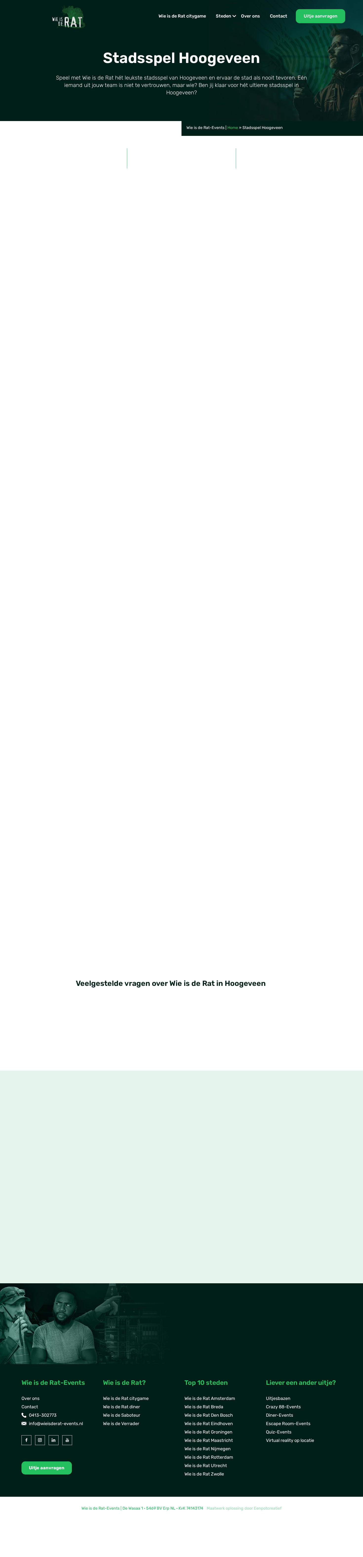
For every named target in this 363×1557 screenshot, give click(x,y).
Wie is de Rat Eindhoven (208, 1423)
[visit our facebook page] (26, 1440)
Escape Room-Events (288, 1423)
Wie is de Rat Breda (203, 1407)
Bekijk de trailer (109, 374)
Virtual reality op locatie (290, 1440)
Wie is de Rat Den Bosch (208, 1415)
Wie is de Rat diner (121, 1407)
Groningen (40, 1234)
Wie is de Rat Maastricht (208, 1440)
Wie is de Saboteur (121, 1415)
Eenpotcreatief (268, 1508)
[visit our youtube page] (67, 1440)
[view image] (181, 679)
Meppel (36, 1243)
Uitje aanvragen (320, 16)
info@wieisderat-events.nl (56, 1423)
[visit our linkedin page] (54, 1440)
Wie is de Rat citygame (182, 16)
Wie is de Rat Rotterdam (208, 1457)
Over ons (250, 16)
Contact (278, 16)
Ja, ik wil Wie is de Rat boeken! (61, 587)
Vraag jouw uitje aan (312, 799)
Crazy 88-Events (283, 1407)
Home (232, 127)
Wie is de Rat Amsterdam (209, 1398)
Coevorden (40, 1226)
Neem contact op (47, 1278)
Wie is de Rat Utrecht (205, 1465)
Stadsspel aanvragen (51, 374)
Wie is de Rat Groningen (208, 1432)
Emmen (37, 1217)
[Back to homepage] (68, 16)
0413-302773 (43, 1415)
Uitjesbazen (278, 1398)
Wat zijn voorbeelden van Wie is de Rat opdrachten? (141, 1050)
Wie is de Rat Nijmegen (207, 1449)
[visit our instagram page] (40, 1440)
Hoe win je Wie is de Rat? (109, 1070)
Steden (223, 16)
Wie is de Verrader (121, 1423)
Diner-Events (279, 1415)
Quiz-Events (278, 1432)
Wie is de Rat (144, 347)
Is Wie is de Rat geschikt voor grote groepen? (133, 1030)
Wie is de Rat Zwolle (204, 1474)
